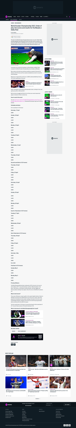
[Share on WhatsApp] (14, 344)
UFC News (23, 414)
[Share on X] (12, 344)
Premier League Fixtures (9, 412)
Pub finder (23, 411)
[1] (25, 405)
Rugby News (24, 412)
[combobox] (49, 405)
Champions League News (9, 414)
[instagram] (70, 425)
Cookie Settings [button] (58, 417)
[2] (27, 405)
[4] (29, 405)
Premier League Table (8, 411)
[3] (28, 405)
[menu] (67, 16)
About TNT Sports (42, 411)
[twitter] (67, 425)
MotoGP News (24, 417)
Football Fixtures (8, 417)
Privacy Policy (58, 412)
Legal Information (58, 414)
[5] (30, 405)
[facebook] (65, 425)
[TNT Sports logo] (8, 17)
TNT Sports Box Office (25, 420)
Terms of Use (58, 411)
